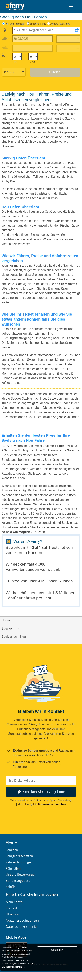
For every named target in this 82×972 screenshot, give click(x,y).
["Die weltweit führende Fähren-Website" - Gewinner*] (15, 6)
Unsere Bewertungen (21, 874)
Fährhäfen (13, 868)
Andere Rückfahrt (60, 23)
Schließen (57, 949)
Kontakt (11, 908)
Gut (34, 547)
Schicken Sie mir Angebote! (44, 792)
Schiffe (11, 887)
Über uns (12, 914)
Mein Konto (14, 902)
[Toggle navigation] (71, 6)
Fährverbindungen (19, 862)
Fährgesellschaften (19, 856)
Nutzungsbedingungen (22, 920)
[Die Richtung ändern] (77, 31)
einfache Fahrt (38, 23)
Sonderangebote (18, 881)
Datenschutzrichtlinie (52, 804)
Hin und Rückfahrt (15, 23)
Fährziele (12, 850)
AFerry (11, 842)
